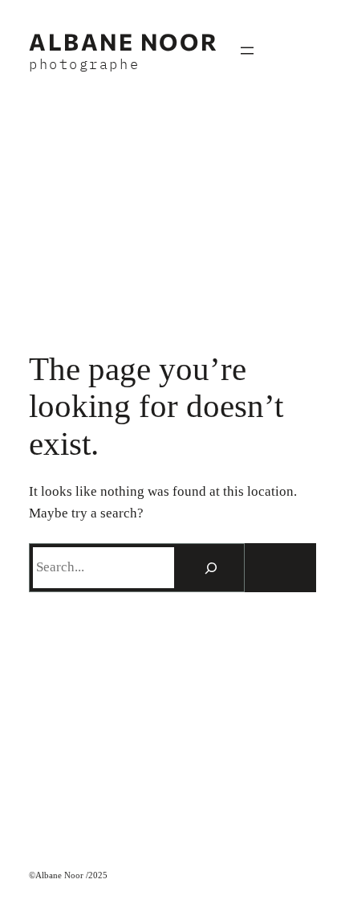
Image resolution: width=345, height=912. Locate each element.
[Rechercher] (211, 567)
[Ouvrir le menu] (247, 50)
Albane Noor (123, 41)
